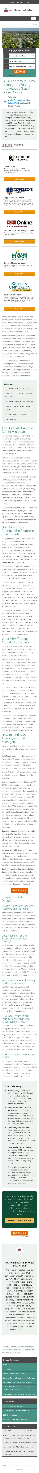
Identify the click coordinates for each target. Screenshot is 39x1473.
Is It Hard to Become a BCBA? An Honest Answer (20, 1442)
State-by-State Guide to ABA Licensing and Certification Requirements (17, 1388)
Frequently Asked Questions (16, 414)
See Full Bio (22, 1329)
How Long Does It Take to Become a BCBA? (18, 1447)
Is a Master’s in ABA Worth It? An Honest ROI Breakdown (18, 1452)
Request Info (19, 179)
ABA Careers (7, 1365)
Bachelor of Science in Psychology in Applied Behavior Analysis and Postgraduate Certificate (17, 170)
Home (7, 1462)
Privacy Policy (21, 1462)
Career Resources (11, 1360)
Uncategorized (26, 1347)
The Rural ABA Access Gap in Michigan (20, 388)
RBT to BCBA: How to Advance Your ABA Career (19, 1431)
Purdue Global (10, 167)
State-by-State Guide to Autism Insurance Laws (19, 1394)
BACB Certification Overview (12, 1406)
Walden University (12, 295)
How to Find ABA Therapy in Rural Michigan (17, 407)
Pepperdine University (14, 198)
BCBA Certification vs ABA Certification (16, 1411)
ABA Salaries (7, 1369)
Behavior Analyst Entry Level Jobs (14, 1373)
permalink (16, 1353)
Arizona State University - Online (19, 231)
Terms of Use (30, 1462)
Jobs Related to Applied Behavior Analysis (17, 1382)
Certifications (8, 1401)
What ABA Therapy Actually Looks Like (19, 401)
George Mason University (15, 263)
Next (36, 24)
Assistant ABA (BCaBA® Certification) (15, 1419)
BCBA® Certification (10, 1415)
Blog (27, 2)
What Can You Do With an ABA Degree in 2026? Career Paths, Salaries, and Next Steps (19, 1436)
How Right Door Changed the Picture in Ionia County (19, 394)
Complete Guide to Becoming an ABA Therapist (19, 1378)
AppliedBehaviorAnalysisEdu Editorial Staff (18, 1350)
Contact (20, 2)
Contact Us (13, 1462)
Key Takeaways (11, 419)
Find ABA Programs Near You (19, 1220)
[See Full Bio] (28, 1329)
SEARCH (19, 71)
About (12, 2)
